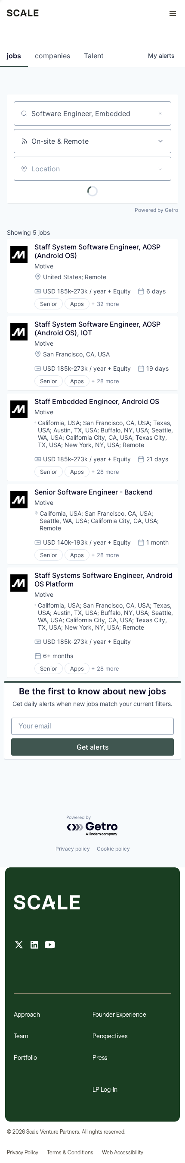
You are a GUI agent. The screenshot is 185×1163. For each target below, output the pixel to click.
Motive (43, 266)
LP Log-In (104, 1089)
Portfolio (25, 1057)
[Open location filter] (160, 168)
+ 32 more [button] (105, 303)
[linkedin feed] (34, 945)
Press (99, 1057)
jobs (14, 55)
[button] (169, 14)
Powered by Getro (156, 210)
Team (21, 1036)
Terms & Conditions (70, 1152)
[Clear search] (160, 113)
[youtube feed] (50, 945)
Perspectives (109, 1036)
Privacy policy (73, 848)
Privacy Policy (22, 1152)
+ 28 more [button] (105, 381)
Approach (27, 1014)
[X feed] (19, 945)
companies (52, 55)
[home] (23, 13)
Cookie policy (113, 848)
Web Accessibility (122, 1152)
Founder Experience (119, 1014)
